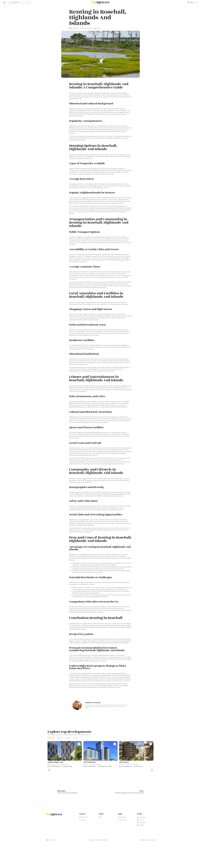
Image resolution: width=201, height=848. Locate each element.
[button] (196, 2)
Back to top (53, 840)
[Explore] (4, 2)
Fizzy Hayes (123, 762)
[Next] (151, 770)
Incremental (151, 840)
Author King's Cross (55, 762)
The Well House (89, 762)
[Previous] (49, 770)
